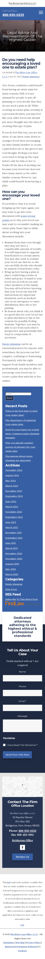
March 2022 (11, 527)
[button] (41, 12)
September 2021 (13, 537)
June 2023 (10, 501)
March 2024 (11, 485)
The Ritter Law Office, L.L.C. (24, 934)
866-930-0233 (13, 15)
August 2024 (12, 475)
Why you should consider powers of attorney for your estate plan (20, 446)
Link (22, 925)
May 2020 (10, 569)
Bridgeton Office (22, 840)
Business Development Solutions (21, 946)
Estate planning (31, 76)
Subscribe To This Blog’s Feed (21, 599)
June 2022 (10, 522)
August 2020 (12, 563)
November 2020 (13, 558)
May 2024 (10, 480)
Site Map (20, 942)
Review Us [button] (22, 856)
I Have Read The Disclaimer (22, 745)
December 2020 (13, 553)
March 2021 (11, 548)
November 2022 (13, 511)
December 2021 (13, 532)
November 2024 (13, 470)
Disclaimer (9, 738)
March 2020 (11, 574)
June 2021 (10, 543)
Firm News (11, 589)
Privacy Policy (33, 942)
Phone (22, 686)
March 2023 (11, 506)
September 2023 (14, 496)
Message (22, 716)
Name (22, 671)
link (8, 882)
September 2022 (14, 517)
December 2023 (13, 491)
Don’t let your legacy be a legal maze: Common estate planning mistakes (22, 433)
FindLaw (22, 950)
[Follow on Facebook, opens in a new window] (22, 847)
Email (22, 701)
